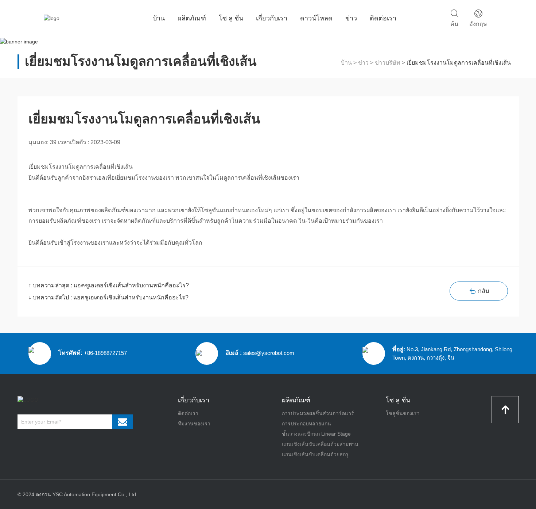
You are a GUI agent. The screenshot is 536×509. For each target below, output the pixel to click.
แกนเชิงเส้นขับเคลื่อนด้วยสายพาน (320, 444)
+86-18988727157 (105, 353)
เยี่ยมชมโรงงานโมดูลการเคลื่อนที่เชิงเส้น (459, 63)
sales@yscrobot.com (268, 353)
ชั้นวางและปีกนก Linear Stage (316, 434)
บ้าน (159, 18)
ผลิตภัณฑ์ (192, 18)
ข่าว (351, 18)
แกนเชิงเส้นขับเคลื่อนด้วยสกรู (315, 454)
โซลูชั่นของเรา (403, 413)
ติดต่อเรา (383, 18)
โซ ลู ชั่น (231, 18)
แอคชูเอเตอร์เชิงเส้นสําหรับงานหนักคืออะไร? (131, 285)
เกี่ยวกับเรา (271, 18)
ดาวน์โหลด (316, 18)
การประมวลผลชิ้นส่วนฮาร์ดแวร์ (318, 413)
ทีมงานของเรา (194, 423)
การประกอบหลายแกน (306, 423)
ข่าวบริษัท (387, 63)
